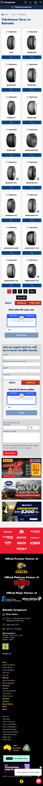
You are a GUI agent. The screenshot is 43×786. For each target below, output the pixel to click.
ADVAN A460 (31, 118)
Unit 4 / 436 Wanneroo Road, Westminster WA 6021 (18, 619)
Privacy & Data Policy (14, 776)
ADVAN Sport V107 (32, 281)
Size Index (6, 719)
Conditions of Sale (26, 776)
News (4, 709)
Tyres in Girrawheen (9, 724)
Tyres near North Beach (10, 732)
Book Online (7, 704)
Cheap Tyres (6, 740)
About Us (5, 716)
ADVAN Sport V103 (32, 248)
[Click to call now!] (26, 2)
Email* (5, 368)
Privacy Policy (7, 448)
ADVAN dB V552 (32, 183)
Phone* (14, 361)
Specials (5, 699)
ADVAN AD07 (11, 150)
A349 (11, 52)
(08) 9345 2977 (13, 625)
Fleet (4, 707)
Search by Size (7, 667)
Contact (5, 701)
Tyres (4, 662)
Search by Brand (8, 670)
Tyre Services (6, 693)
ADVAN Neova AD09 (11, 248)
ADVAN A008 (31, 52)
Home (5, 14)
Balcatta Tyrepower (23, 7)
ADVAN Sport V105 (11, 281)
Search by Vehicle (8, 665)
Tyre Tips (5, 675)
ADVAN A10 (11, 118)
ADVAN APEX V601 (31, 150)
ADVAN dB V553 (11, 215)
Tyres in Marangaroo (9, 727)
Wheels (5, 678)
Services (5, 686)
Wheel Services (7, 696)
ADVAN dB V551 (11, 183)
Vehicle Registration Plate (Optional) (11, 424)
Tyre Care (5, 673)
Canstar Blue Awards (9, 734)
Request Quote (10, 453)
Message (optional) (9, 431)
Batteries (5, 688)
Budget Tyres (6, 737)
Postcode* (6, 375)
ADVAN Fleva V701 (32, 215)
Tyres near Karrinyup (9, 729)
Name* (5, 355)
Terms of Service (21, 448)
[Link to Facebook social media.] (21, 781)
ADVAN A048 (11, 85)
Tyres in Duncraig (8, 722)
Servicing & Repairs (9, 691)
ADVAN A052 (31, 85)
